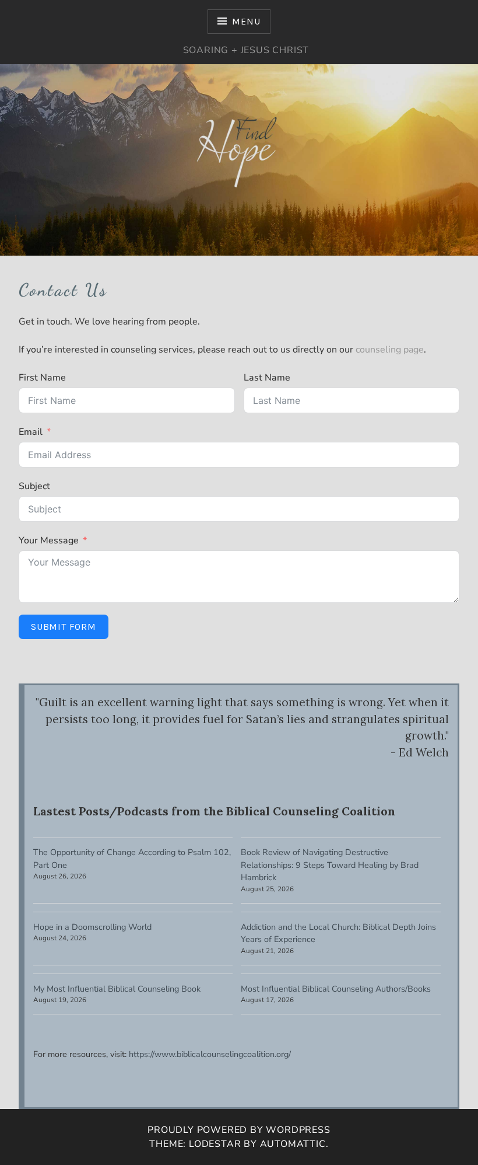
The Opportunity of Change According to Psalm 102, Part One (132, 858)
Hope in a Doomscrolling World (92, 927)
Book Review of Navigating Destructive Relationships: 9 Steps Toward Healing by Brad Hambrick (330, 864)
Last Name (267, 377)
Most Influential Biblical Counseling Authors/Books (336, 989)
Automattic (293, 1144)
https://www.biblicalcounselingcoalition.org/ (210, 1054)
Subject (34, 486)
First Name (42, 377)
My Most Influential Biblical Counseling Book (117, 989)
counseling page (390, 349)
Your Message (49, 540)
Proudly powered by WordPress (238, 1130)
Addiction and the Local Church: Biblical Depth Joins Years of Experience (338, 933)
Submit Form (63, 626)
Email (31, 431)
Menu (246, 21)
